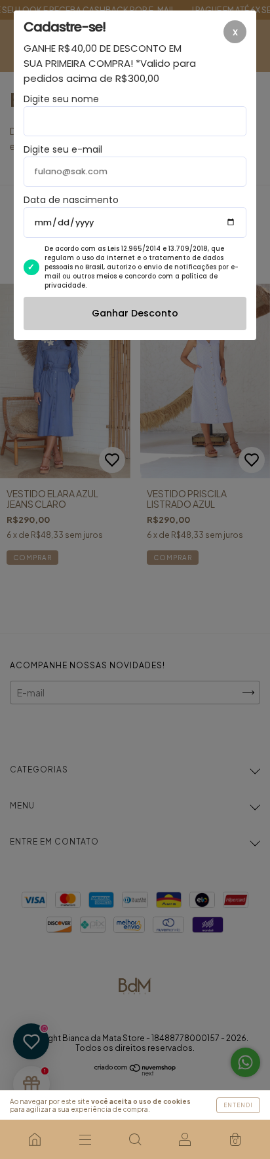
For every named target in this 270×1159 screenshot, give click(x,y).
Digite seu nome (61, 98)
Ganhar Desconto (135, 313)
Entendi (238, 1105)
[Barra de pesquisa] (135, 1139)
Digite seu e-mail (63, 149)
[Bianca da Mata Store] (35, 1139)
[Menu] (84, 1139)
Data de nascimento (71, 199)
